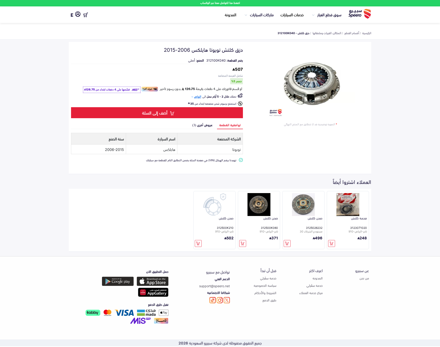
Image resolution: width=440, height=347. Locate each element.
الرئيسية (366, 33)
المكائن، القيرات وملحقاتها (327, 33)
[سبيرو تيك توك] (212, 300)
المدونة (230, 14)
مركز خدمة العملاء (311, 292)
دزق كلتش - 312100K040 (293, 33)
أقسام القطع (351, 33)
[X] (227, 300)
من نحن (364, 278)
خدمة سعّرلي (314, 285)
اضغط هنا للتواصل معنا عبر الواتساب (220, 2)
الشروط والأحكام (265, 292)
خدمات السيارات (292, 14)
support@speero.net (214, 285)
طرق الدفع (269, 300)
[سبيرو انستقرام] (220, 300)
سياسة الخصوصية (265, 285)
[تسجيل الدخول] (77, 15)
